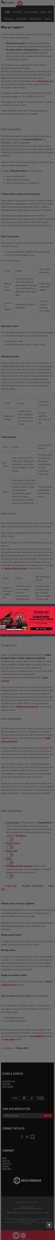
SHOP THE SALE (41, 629)
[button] (49, 1225)
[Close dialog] (2, 608)
